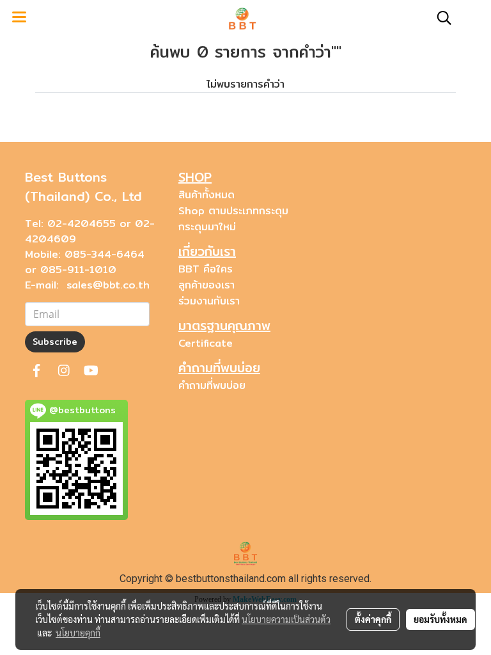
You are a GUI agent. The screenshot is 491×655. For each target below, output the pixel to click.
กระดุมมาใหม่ (207, 227)
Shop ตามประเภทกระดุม (233, 211)
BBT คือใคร (205, 269)
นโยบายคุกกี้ (78, 632)
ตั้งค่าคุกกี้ (373, 619)
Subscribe (55, 342)
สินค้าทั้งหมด (206, 195)
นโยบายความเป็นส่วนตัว (286, 619)
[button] (440, 18)
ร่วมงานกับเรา (209, 301)
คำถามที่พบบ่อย (212, 385)
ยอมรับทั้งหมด (440, 619)
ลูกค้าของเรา (206, 285)
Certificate (205, 343)
